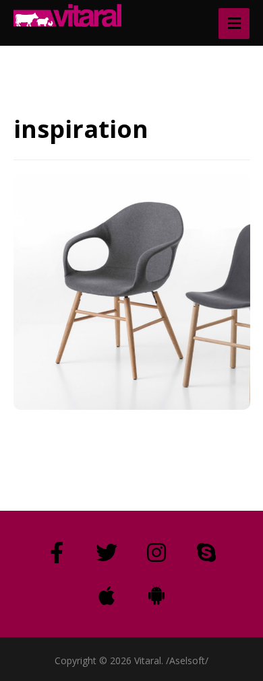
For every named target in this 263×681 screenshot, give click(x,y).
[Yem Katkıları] (67, 15)
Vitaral (86, 407)
